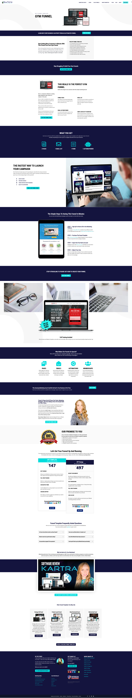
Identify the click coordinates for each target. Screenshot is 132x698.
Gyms (52, 682)
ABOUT (120, 2)
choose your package (73, 237)
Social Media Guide (38, 685)
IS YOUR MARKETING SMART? (42, 670)
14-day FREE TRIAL (76, 229)
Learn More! (39, 635)
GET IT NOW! (92, 387)
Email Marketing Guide (39, 680)
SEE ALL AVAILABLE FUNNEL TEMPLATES (66, 644)
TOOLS (112, 2)
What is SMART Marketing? (89, 658)
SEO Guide (37, 683)
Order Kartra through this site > (87, 231)
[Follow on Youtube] (68, 672)
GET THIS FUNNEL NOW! (66, 69)
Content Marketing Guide (40, 679)
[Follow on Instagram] (70, 672)
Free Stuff (86, 674)
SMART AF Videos (87, 670)
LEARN (90, 2)
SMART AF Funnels (87, 662)
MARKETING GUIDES (82, 2)
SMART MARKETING (105, 2)
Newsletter (86, 676)
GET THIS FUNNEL (66, 275)
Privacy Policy (69, 696)
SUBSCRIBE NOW (72, 666)
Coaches (53, 678)
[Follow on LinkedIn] (75, 672)
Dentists (53, 681)
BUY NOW (52, 508)
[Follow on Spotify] (79, 672)
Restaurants (53, 685)
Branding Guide (38, 677)
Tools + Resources (87, 672)
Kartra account (79, 244)
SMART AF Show (87, 664)
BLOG (116, 2)
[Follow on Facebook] (72, 672)
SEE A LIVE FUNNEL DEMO (33, 188)
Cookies (61, 696)
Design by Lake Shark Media (55, 696)
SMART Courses (87, 660)
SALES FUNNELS (96, 2)
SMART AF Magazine (88, 666)
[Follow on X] (77, 672)
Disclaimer (64, 696)
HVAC (52, 684)
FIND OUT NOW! (86, 33)
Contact (80, 696)
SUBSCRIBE (126, 2)
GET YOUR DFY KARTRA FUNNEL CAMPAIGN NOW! (66, 595)
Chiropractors (54, 679)
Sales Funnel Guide (38, 682)
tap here (68, 527)
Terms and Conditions (75, 696)
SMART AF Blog (87, 668)
